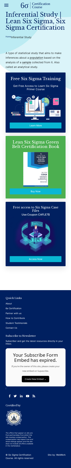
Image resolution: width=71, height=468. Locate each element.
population (36, 57)
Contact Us (11, 327)
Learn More (35, 125)
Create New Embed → (35, 379)
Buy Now (35, 191)
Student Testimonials (16, 323)
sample (26, 62)
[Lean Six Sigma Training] (35, 6)
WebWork (61, 454)
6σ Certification (13, 308)
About (9, 303)
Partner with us (13, 313)
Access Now (35, 259)
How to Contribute (15, 318)
